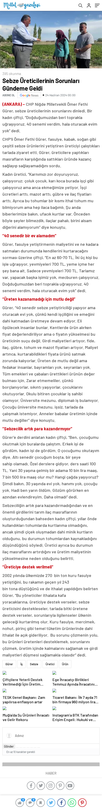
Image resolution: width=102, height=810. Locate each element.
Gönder (9, 746)
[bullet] (31, 747)
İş (21, 664)
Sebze (34, 664)
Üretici (50, 664)
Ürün (65, 664)
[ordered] (28, 747)
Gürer (9, 664)
